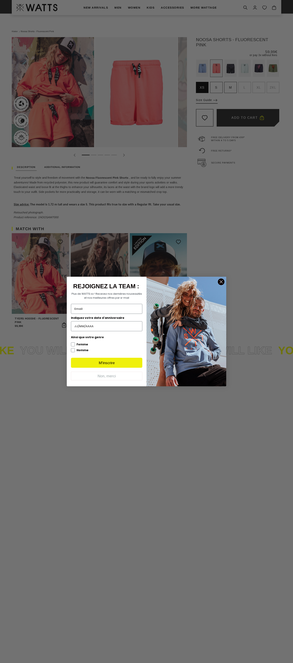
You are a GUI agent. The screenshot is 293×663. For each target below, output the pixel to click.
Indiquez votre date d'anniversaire (97, 318)
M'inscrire (107, 363)
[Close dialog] (221, 281)
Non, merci (106, 376)
